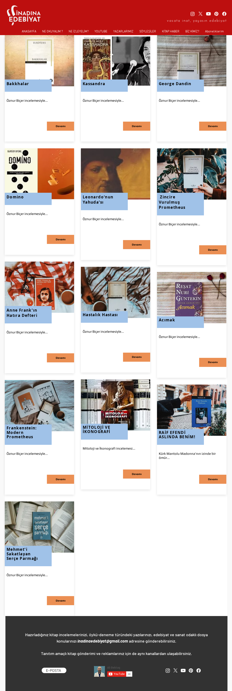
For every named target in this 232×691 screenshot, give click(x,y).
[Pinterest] (216, 14)
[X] (200, 14)
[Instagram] (192, 14)
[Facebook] (224, 14)
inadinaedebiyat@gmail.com (102, 640)
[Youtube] (208, 14)
